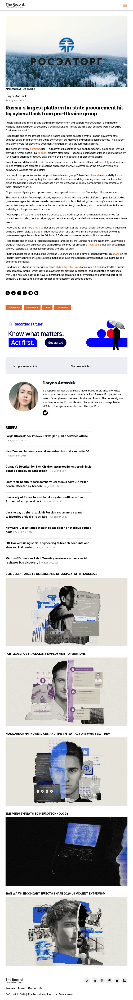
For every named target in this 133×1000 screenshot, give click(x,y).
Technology (62, 307)
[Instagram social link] (102, 980)
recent (42, 152)
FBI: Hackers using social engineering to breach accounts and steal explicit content (47, 545)
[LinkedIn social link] (95, 980)
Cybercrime (14, 307)
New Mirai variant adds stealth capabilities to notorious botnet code (48, 530)
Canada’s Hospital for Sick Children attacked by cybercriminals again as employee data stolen (48, 468)
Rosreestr (93, 244)
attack (115, 253)
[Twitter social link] (87, 980)
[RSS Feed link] (124, 980)
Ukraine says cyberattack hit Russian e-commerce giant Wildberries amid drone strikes (44, 514)
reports (39, 227)
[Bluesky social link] (117, 980)
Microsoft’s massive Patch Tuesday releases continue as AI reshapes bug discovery (46, 560)
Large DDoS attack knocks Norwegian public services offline (47, 438)
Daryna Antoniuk (16, 96)
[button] (125, 5)
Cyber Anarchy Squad (68, 267)
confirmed (36, 148)
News (47, 307)
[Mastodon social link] (110, 980)
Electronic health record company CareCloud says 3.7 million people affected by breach (47, 484)
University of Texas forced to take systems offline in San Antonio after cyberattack (44, 499)
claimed (94, 175)
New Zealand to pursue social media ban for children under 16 (47, 453)
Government (32, 307)
